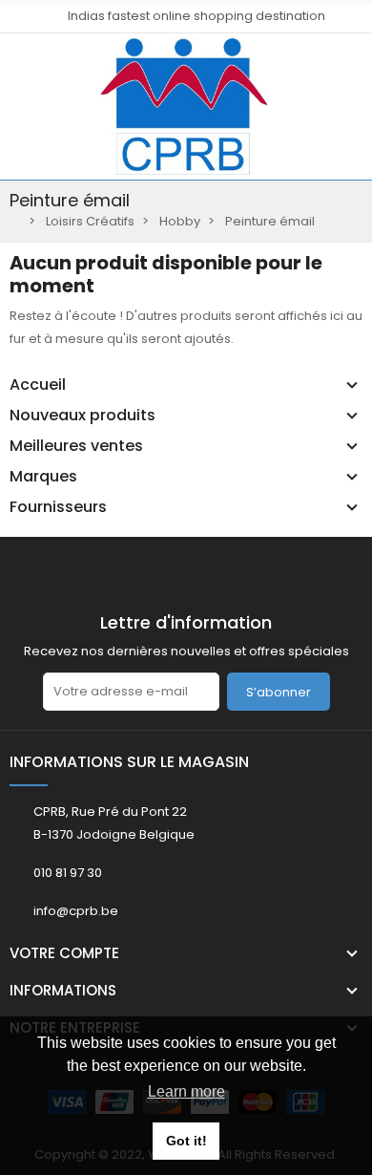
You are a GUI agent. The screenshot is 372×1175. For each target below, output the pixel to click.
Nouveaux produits (82, 415)
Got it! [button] (186, 1140)
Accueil (38, 384)
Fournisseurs (58, 507)
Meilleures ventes (76, 446)
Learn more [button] (186, 1091)
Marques (43, 476)
